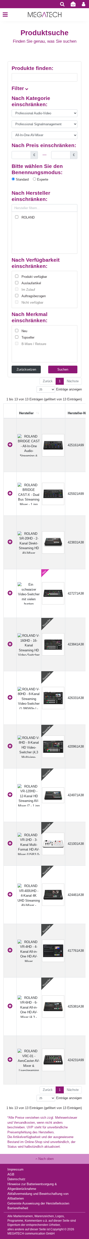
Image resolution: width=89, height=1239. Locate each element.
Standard (22, 179)
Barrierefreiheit (17, 1208)
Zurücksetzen (26, 369)
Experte (42, 179)
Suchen (62, 369)
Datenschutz (16, 1179)
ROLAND (28, 217)
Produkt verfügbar (34, 277)
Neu (24, 331)
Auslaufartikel (31, 283)
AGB (10, 1174)
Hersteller (26, 413)
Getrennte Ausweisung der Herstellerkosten (38, 1203)
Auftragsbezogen (34, 296)
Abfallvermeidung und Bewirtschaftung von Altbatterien (37, 1196)
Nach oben (45, 1159)
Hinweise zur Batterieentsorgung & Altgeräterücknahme (32, 1186)
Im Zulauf (28, 289)
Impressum (15, 1169)
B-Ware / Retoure (34, 344)
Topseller (28, 337)
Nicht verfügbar (32, 302)
